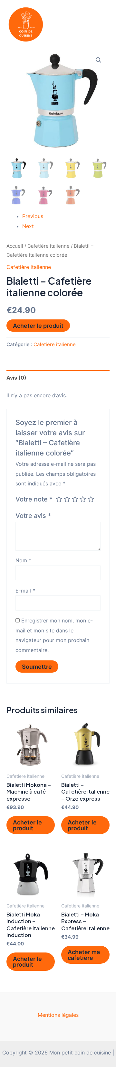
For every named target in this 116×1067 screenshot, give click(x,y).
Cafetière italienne (48, 246)
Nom (23, 560)
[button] (98, 60)
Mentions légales (58, 1015)
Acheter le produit (38, 325)
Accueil (14, 246)
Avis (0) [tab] (16, 377)
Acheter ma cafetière (84, 954)
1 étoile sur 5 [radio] (59, 499)
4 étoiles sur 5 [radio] (83, 499)
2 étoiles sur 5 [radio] (67, 499)
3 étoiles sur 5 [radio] (75, 499)
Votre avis (33, 516)
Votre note (34, 499)
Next (28, 226)
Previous (32, 216)
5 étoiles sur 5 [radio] (91, 499)
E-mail (25, 590)
